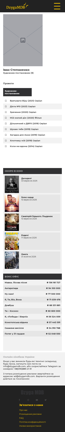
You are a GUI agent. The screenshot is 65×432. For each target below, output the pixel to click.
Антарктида (11, 288)
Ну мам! (9, 294)
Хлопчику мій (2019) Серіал (25, 140)
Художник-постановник (12, 92)
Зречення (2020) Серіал (23, 112)
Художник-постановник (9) (18, 73)
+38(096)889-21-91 (23, 369)
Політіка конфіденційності (32, 422)
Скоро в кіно (14, 171)
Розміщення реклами (30, 414)
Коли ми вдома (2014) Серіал (26, 146)
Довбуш (9, 305)
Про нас (23, 410)
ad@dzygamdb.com (24, 376)
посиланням (22, 378)
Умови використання (30, 426)
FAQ (21, 418)
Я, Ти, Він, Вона (13, 299)
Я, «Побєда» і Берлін (16, 316)
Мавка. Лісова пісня (16, 282)
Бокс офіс (12, 276)
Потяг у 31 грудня (14, 333)
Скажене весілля (14, 328)
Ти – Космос (11, 311)
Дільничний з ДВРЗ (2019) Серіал (28, 123)
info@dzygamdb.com (14, 366)
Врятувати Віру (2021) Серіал (26, 100)
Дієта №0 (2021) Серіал (22, 106)
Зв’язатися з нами (31, 405)
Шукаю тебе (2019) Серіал (24, 129)
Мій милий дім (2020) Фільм (26, 117)
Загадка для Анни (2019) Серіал (27, 135)
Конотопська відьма (16, 322)
